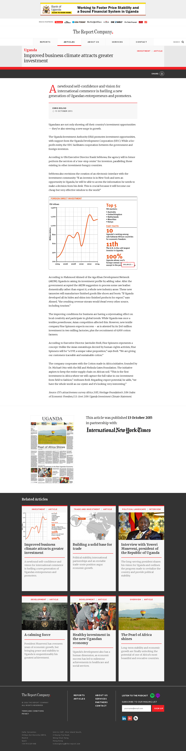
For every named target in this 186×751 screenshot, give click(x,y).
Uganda (30, 50)
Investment (144, 51)
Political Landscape (134, 509)
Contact (141, 42)
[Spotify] (152, 695)
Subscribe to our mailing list (139, 702)
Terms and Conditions (33, 711)
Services (117, 42)
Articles (69, 42)
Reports (45, 42)
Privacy (25, 714)
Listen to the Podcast (135, 695)
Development (38, 599)
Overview (135, 599)
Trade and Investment (87, 509)
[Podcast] (157, 695)
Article (158, 51)
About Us (93, 42)
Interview (155, 509)
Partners (101, 702)
